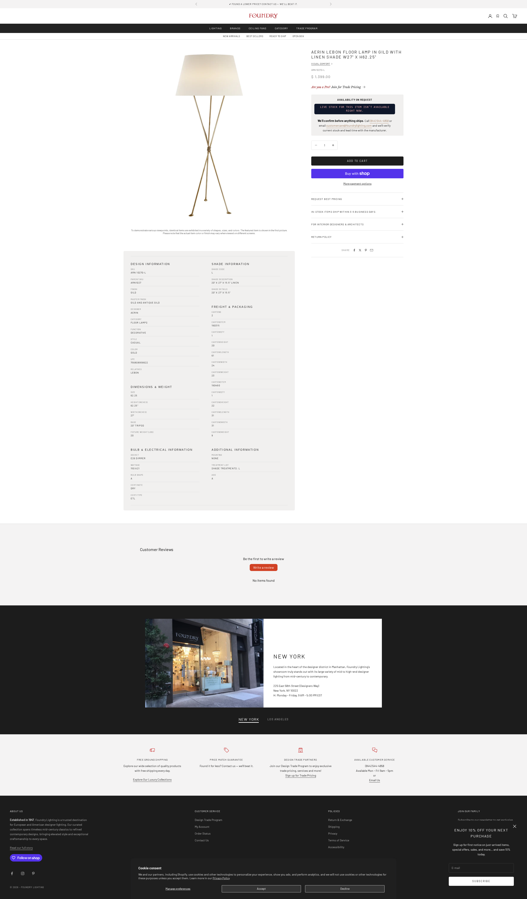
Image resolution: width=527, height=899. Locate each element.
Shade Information (230, 264)
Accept (261, 888)
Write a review (263, 567)
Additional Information (235, 449)
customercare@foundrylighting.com (349, 125)
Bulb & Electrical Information (161, 449)
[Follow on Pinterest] (33, 873)
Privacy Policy (221, 878)
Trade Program (307, 28)
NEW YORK (249, 719)
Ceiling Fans (257, 28)
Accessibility (336, 847)
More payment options (357, 183)
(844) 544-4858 (379, 121)
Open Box (298, 36)
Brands (235, 28)
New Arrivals (231, 36)
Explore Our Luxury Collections (152, 779)
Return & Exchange (340, 820)
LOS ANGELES (277, 719)
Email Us (374, 780)
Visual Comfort (320, 63)
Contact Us (202, 840)
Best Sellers (255, 36)
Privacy (332, 833)
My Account (202, 826)
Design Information (150, 264)
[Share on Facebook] (354, 250)
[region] (209, 135)
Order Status (203, 833)
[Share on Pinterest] (365, 250)
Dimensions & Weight (151, 387)
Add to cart (357, 160)
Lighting (215, 28)
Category (281, 28)
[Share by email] (371, 250)
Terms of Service (338, 840)
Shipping (333, 826)
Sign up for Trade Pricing (300, 775)
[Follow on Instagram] (23, 873)
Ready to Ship (277, 36)
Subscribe (481, 881)
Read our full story (21, 847)
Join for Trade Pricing (336, 87)
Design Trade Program (208, 820)
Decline (345, 888)
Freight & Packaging (232, 306)
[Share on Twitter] (360, 250)
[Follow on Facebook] (12, 873)
